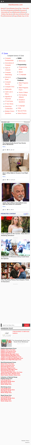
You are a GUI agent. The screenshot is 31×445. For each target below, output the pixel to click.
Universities (4, 12)
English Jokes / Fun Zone (8, 349)
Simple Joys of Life (23, 16)
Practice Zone (14, 8)
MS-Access (22, 61)
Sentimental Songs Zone (8, 381)
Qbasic (21, 72)
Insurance (23, 10)
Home (2, 8)
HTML (19, 108)
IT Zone (7, 8)
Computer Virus (9, 86)
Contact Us (27, 442)
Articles (22, 14)
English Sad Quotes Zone (8, 352)
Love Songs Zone (6, 380)
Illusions (23, 12)
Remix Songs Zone (6, 384)
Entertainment (8, 16)
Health (17, 10)
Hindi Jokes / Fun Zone (7, 363)
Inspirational (11, 10)
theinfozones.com (16, 5)
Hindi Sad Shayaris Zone (8, 370)
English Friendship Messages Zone (11, 356)
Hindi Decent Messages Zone (9, 369)
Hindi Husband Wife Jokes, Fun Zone (11, 372)
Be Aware (16, 14)
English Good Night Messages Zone (11, 359)
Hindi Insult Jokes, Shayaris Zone (10, 373)
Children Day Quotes (7, 14)
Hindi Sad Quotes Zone (7, 366)
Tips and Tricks (22, 111)
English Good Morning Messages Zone (12, 358)
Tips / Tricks (22, 8)
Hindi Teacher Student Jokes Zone (10, 375)
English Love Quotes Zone (8, 351)
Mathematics (16, 12)
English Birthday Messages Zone (10, 355)
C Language (22, 74)
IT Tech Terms (9, 104)
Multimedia (8, 89)
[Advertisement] (15, 35)
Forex (10, 12)
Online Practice (22, 113)
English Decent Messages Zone (10, 354)
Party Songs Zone (6, 382)
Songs (15, 16)
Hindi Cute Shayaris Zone (8, 368)
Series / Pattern (23, 92)
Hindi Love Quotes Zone (8, 365)
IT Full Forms (9, 101)
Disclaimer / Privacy (25, 440)
